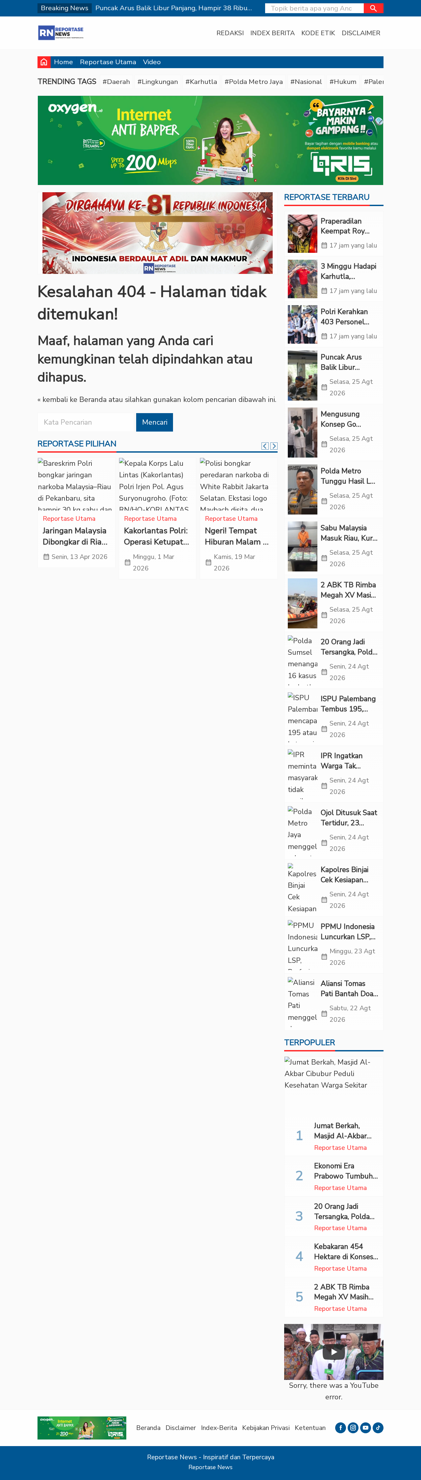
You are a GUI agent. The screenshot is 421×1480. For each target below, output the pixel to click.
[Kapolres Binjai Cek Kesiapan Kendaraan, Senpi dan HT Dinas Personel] (302, 888)
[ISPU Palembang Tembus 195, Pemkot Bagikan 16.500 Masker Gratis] (302, 717)
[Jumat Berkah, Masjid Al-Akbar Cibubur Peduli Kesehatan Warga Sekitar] (334, 1086)
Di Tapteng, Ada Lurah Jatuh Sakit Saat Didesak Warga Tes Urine (155, 547)
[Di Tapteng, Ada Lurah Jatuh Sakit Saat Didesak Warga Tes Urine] (157, 484)
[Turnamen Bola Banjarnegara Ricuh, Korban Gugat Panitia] (238, 484)
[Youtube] (365, 1427)
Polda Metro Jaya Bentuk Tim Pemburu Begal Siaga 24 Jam (73, 547)
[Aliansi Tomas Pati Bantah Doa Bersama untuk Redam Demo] (302, 1002)
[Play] (334, 1352)
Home (63, 61)
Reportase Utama (108, 61)
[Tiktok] (378, 1427)
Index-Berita (219, 1427)
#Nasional (306, 81)
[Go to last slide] (265, 446)
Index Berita (272, 33)
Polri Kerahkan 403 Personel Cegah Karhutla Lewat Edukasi (346, 327)
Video (152, 61)
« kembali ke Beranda (72, 400)
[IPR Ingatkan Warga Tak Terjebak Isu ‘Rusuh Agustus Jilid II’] (302, 774)
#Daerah (116, 81)
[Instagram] (353, 1427)
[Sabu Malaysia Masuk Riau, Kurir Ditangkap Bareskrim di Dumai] (302, 546)
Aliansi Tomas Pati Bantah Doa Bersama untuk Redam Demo (347, 999)
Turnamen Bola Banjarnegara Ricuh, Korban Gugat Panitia (232, 547)
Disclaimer (361, 33)
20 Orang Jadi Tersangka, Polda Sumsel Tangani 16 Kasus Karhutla (345, 1222)
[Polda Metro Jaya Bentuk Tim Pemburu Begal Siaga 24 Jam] (76, 484)
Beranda (148, 1427)
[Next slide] (274, 446)
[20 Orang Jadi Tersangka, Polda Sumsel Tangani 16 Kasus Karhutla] (302, 660)
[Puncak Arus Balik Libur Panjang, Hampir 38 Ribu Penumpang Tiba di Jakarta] (302, 376)
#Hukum (343, 81)
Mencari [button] (154, 422)
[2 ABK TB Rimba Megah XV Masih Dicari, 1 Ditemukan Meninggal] (302, 603)
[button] (374, 8)
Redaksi (230, 33)
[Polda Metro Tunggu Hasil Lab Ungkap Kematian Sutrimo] (302, 489)
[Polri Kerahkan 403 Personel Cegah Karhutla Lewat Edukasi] (302, 324)
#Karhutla (201, 81)
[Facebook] (340, 1427)
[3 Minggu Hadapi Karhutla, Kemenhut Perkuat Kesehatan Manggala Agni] (302, 279)
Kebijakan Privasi (266, 1427)
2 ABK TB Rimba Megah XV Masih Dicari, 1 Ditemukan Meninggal (345, 1302)
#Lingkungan (157, 81)
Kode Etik (318, 33)
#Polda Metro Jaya (254, 81)
